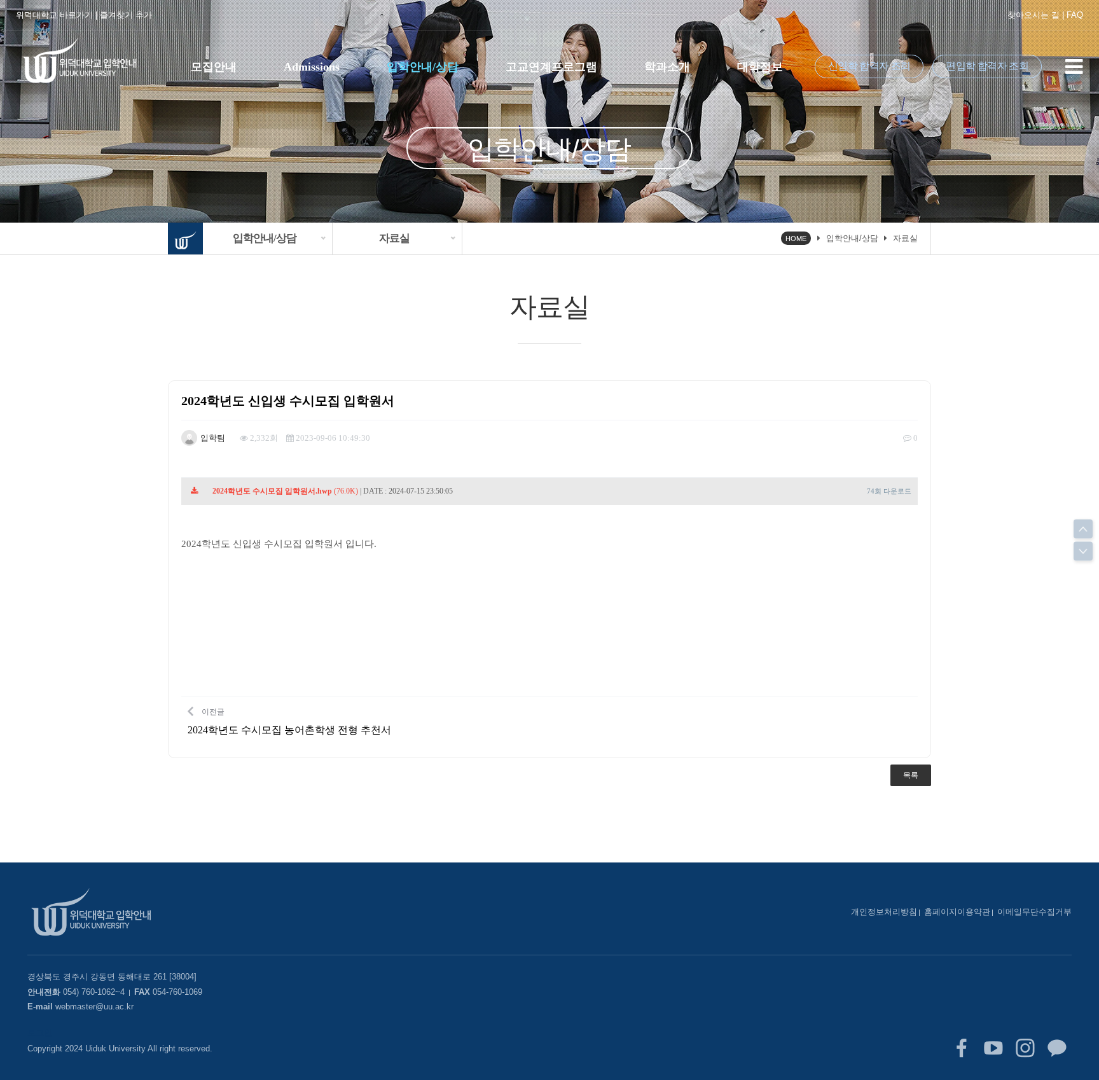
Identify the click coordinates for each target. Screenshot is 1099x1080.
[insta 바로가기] (1025, 1048)
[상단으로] (1083, 529)
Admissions (312, 66)
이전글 (289, 721)
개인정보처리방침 (884, 912)
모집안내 (214, 66)
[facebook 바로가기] (961, 1048)
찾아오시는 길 (1033, 15)
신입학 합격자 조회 (869, 65)
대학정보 (760, 66)
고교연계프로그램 (551, 66)
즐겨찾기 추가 (126, 15)
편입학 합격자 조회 (987, 65)
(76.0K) (285, 491)
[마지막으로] (1083, 551)
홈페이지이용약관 (957, 912)
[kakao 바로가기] (1057, 1048)
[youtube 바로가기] (993, 1048)
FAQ (1075, 15)
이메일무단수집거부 (1034, 912)
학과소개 (667, 66)
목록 (910, 775)
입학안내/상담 (423, 66)
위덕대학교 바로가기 (54, 15)
